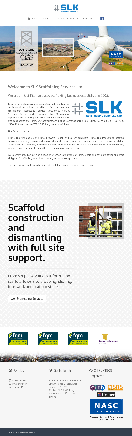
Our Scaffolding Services (27, 298)
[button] (10, 48)
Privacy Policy (19, 383)
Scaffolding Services (67, 18)
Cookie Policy (19, 380)
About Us (47, 18)
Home (34, 18)
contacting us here (84, 165)
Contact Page (19, 387)
